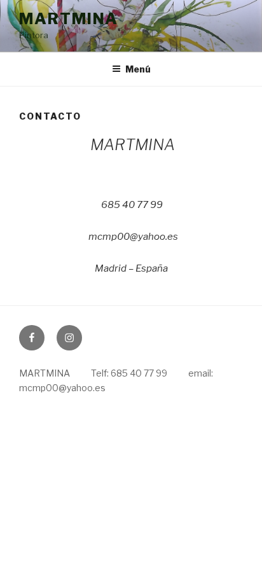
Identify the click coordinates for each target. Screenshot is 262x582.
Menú (138, 69)
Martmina (68, 19)
